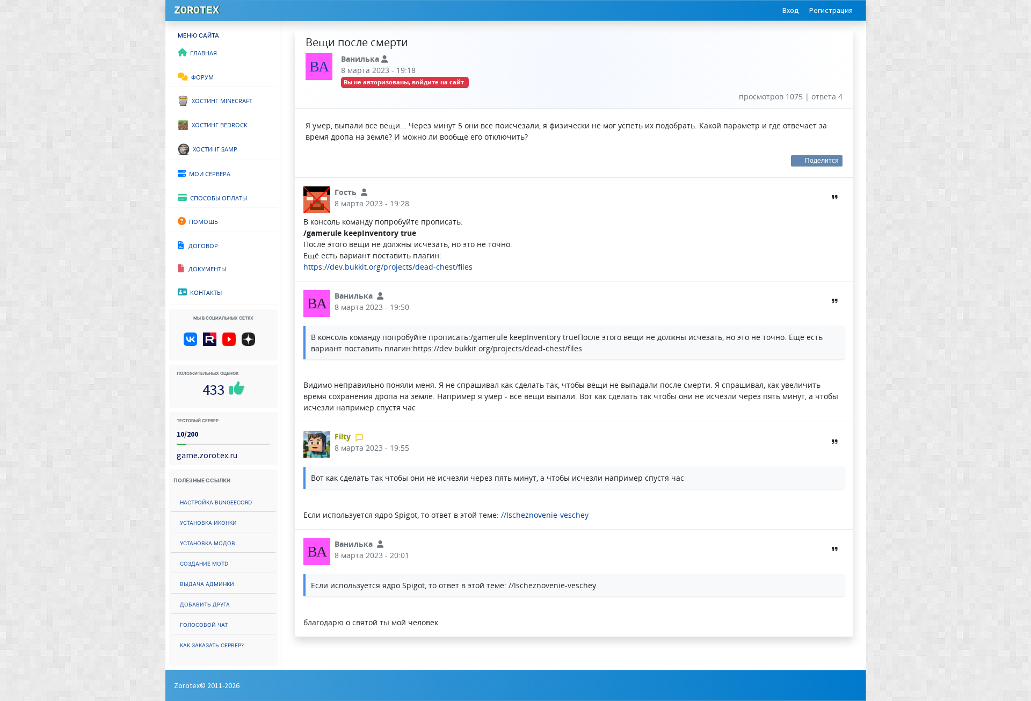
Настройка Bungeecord (216, 501)
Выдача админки (207, 583)
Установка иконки (208, 521)
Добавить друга (205, 603)
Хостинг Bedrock (218, 124)
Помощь (202, 220)
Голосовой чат (204, 623)
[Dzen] (252, 343)
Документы (205, 268)
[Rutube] (212, 343)
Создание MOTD (204, 562)
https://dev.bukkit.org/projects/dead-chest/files (388, 267)
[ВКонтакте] (192, 343)
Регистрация (831, 10)
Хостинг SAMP (213, 148)
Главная (202, 52)
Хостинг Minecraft (220, 100)
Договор (201, 245)
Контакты (204, 291)
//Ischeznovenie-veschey (545, 515)
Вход (790, 10)
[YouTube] (231, 343)
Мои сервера (208, 173)
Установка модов (207, 542)
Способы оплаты (217, 197)
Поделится (822, 160)
